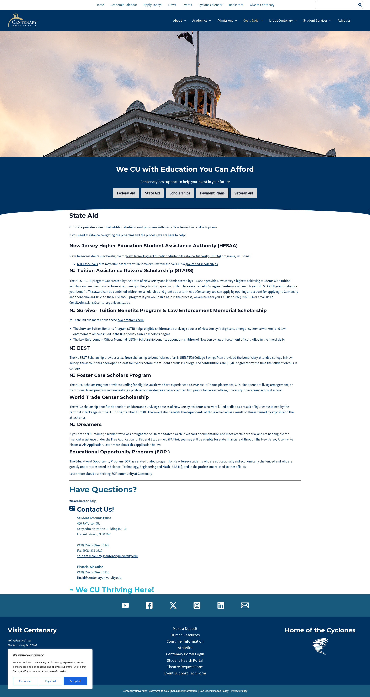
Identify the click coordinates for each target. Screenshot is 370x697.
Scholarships (180, 193)
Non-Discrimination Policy (214, 691)
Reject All (50, 681)
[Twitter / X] (173, 605)
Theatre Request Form (185, 666)
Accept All (75, 681)
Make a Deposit (185, 628)
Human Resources (185, 634)
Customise (25, 681)
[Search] (360, 5)
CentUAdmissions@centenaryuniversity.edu (99, 302)
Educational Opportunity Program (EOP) (103, 461)
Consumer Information (185, 641)
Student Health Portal (185, 660)
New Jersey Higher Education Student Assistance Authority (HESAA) (173, 256)
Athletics (185, 647)
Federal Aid (126, 193)
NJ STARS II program (89, 281)
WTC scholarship (86, 407)
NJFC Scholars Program (91, 385)
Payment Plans (212, 193)
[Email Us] (245, 605)
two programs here (131, 320)
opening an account (248, 291)
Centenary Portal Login (185, 653)
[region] (50, 669)
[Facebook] (149, 605)
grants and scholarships (201, 264)
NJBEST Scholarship (89, 357)
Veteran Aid (244, 193)
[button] (184, 20)
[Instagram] (197, 605)
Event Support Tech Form (185, 673)
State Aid (152, 193)
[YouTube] (125, 605)
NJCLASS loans (87, 264)
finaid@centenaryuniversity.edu (99, 577)
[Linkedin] (221, 605)
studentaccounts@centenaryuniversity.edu (107, 556)
